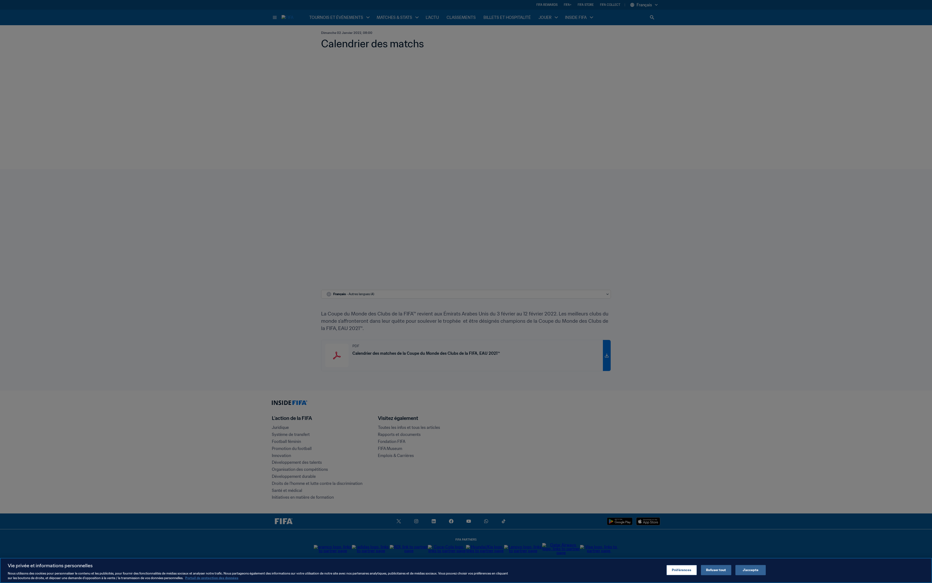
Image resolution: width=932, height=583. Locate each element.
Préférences (681, 570)
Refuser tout (716, 570)
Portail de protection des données (211, 578)
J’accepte (750, 570)
